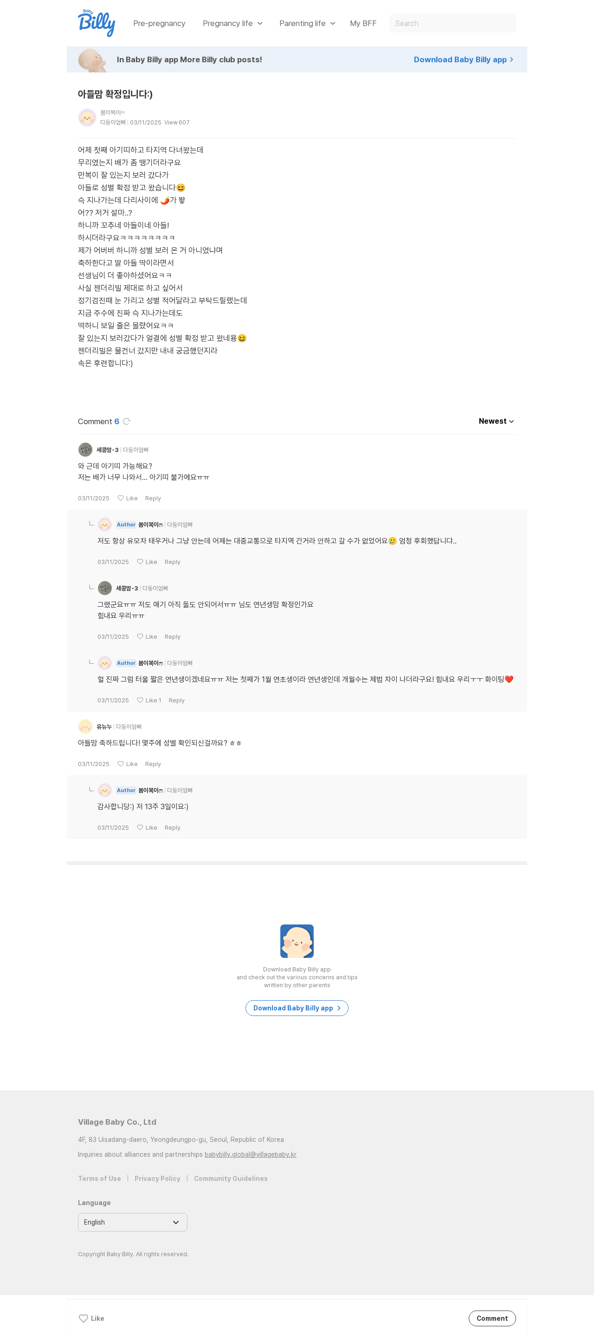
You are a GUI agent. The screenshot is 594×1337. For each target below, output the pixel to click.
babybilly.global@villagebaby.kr (251, 1154)
